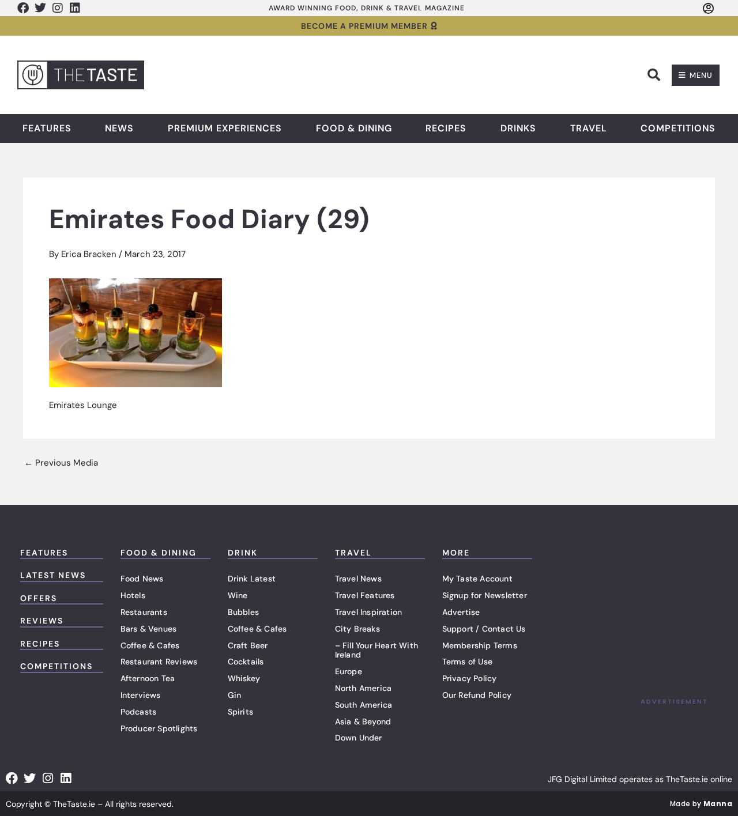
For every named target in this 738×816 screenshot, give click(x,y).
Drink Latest (252, 578)
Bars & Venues (149, 629)
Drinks (518, 128)
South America (364, 705)
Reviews (41, 620)
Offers (38, 598)
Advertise (461, 612)
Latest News (53, 575)
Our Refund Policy (476, 695)
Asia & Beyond (363, 721)
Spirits (240, 712)
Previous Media (61, 463)
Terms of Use (467, 661)
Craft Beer (248, 645)
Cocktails (246, 661)
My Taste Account (477, 578)
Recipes (446, 128)
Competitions (678, 128)
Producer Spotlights (159, 728)
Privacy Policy (469, 678)
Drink (243, 552)
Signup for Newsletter (484, 595)
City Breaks (357, 629)
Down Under (358, 737)
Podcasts (139, 712)
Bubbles (243, 612)
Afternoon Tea (148, 678)
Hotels (133, 595)
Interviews (141, 695)
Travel (588, 128)
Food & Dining (354, 128)
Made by (701, 804)
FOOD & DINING (159, 552)
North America (363, 688)
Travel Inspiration (368, 612)
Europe (348, 671)
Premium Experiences (225, 128)
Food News (142, 578)
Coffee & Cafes (150, 645)
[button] (653, 74)
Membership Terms (479, 645)
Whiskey (244, 678)
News (119, 128)
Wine (238, 595)
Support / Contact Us (484, 629)
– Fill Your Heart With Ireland (376, 650)
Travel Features (365, 595)
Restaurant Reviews (159, 661)
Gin (235, 695)
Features (46, 128)
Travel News (358, 578)
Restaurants (144, 612)
